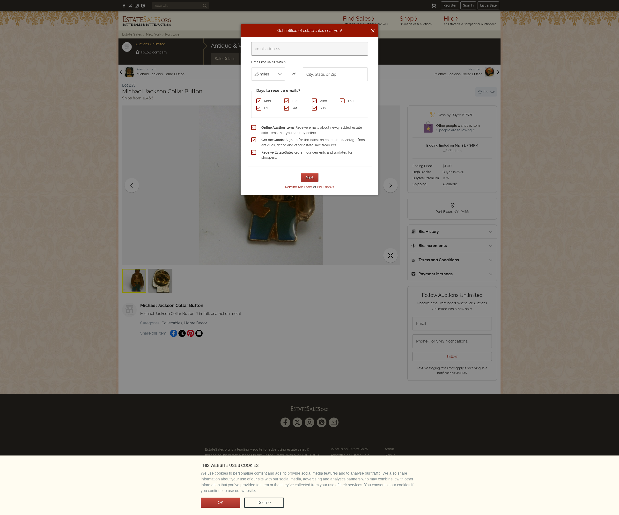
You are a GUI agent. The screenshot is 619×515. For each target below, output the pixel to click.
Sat (294, 108)
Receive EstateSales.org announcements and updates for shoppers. (306, 155)
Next (309, 177)
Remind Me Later (298, 187)
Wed (323, 101)
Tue (294, 101)
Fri (266, 108)
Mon (267, 101)
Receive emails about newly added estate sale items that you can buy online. (311, 130)
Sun (323, 108)
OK (220, 502)
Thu (350, 101)
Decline (264, 502)
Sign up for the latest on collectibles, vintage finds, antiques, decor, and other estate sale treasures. (313, 142)
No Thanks (325, 187)
